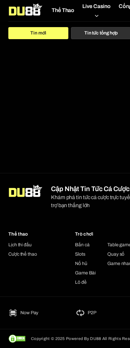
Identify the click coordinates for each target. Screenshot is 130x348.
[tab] (38, 33)
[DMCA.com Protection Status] (17, 338)
